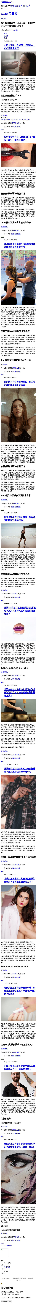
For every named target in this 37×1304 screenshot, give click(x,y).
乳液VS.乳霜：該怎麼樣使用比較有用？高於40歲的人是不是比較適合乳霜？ (20, 611)
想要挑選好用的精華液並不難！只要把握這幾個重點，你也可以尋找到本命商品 (19, 991)
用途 (28, 119)
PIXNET (8, 1278)
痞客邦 (14, 123)
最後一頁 (9, 1245)
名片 (5, 38)
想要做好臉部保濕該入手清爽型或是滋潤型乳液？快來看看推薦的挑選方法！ (19, 692)
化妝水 (19, 119)
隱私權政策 (30, 1278)
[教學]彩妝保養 (15, 126)
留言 (17, 123)
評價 (5, 119)
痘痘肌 (24, 119)
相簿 (5, 33)
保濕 (12, 119)
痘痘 (15, 119)
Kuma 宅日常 (9, 13)
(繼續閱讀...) (4, 115)
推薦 (2, 119)
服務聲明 (18, 1280)
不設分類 (15, 30)
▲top (2, 129)
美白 (8, 119)
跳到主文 (3, 18)
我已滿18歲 (4, 1301)
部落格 (6, 36)
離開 (10, 1301)
